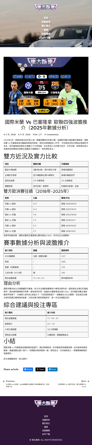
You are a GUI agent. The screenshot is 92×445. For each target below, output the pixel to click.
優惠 (46, 30)
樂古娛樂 (36, 440)
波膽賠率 (46, 22)
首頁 (46, 18)
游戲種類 (46, 34)
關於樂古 (46, 26)
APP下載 (46, 38)
